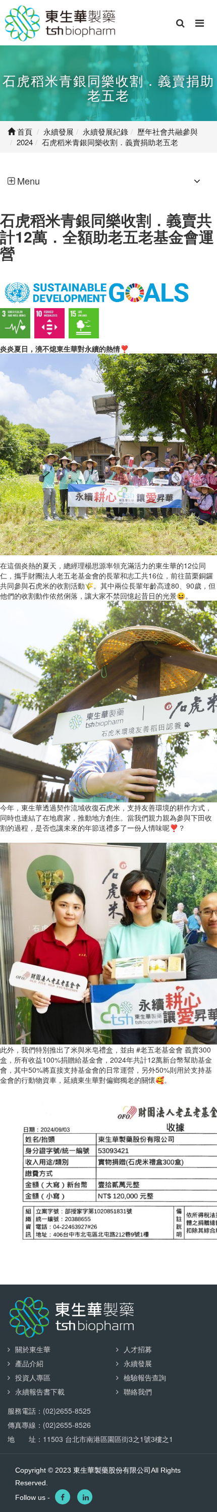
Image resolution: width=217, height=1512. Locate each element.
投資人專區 (32, 1377)
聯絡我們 (138, 1391)
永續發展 (138, 1363)
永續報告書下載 (40, 1391)
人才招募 (138, 1349)
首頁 (23, 131)
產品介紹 (29, 1363)
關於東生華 (32, 1349)
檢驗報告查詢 (145, 1377)
